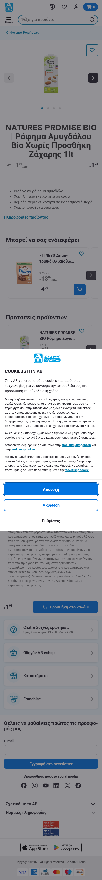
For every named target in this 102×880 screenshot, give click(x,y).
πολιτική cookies (23, 449)
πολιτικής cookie (77, 470)
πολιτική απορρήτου (76, 445)
